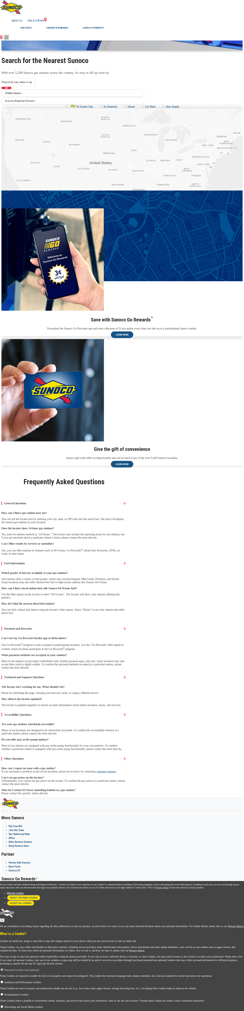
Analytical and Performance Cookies (22, 982)
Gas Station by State (19, 834)
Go (6, 88)
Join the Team (16, 830)
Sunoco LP (14, 870)
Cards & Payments (93, 27)
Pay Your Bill (15, 826)
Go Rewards (110, 106)
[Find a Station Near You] (1, 38)
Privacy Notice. (236, 926)
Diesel (131, 106)
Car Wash (150, 106)
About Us (17, 20)
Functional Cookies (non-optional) (21, 970)
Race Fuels (15, 866)
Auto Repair (172, 106)
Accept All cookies (20, 903)
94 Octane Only (84, 106)
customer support (106, 771)
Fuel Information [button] (14, 563)
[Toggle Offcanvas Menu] (6, 37)
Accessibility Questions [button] (17, 714)
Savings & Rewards (57, 27)
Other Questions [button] (14, 758)
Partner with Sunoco (19, 862)
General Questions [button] (15, 503)
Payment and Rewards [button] (18, 628)
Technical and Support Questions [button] (24, 677)
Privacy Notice (162, 887)
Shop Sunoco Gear (19, 845)
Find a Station (36, 20)
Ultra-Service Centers (20, 841)
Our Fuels (26, 27)
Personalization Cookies (16, 994)
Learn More (122, 334)
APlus (12, 838)
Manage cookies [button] (15, 893)
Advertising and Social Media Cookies (23, 1007)
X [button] (2, 920)
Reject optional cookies (23, 898)
